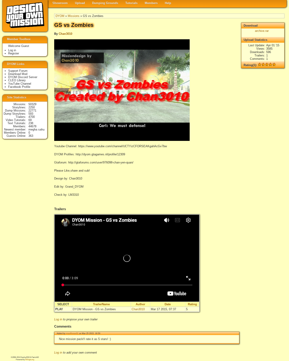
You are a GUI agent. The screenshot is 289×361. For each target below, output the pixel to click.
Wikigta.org (29, 360)
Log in (58, 319)
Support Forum (18, 70)
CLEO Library (17, 80)
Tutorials (131, 3)
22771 (32, 110)
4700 (31, 117)
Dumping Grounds (105, 3)
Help (168, 3)
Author (140, 304)
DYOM (60, 16)
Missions (73, 16)
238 (30, 123)
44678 (32, 126)
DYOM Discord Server (22, 77)
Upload (80, 3)
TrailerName (101, 304)
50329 (32, 104)
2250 (31, 107)
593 (30, 113)
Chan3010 (65, 33)
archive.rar (262, 31)
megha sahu (36, 129)
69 (30, 120)
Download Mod (17, 74)
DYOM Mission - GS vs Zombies (94, 309)
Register (13, 53)
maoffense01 (72, 333)
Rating (192, 304)
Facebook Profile (19, 87)
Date (168, 304)
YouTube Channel (19, 83)
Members (151, 3)
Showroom (60, 3)
